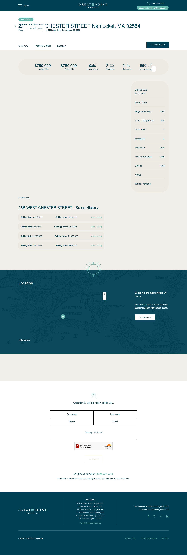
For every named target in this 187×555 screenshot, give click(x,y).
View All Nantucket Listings (90, 523)
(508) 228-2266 (104, 473)
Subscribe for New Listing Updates (153, 7)
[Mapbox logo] (24, 340)
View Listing (96, 217)
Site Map (165, 538)
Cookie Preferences (149, 538)
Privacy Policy (130, 538)
